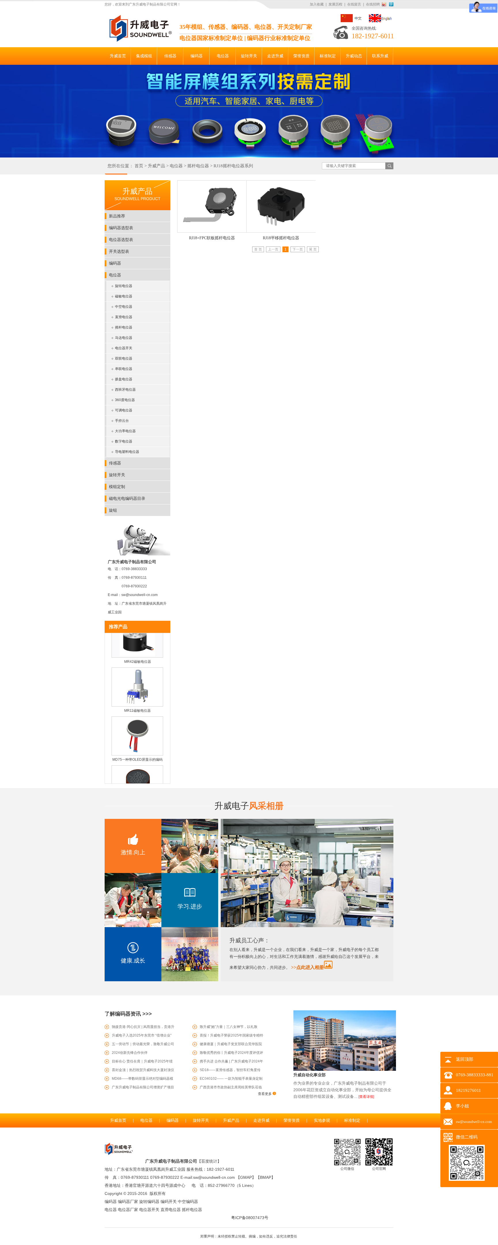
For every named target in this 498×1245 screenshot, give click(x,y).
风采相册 (249, 806)
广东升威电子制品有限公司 (171, 1161)
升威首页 (118, 1120)
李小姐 (462, 1106)
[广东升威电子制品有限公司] (139, 41)
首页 (139, 166)
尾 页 (313, 249)
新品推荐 (117, 216)
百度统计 (209, 1161)
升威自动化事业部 (309, 1075)
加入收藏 (317, 4)
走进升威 (261, 1120)
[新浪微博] (385, 4)
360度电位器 (125, 400)
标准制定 (352, 1120)
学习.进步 (190, 906)
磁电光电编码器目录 (127, 498)
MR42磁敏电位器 (137, 653)
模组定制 (117, 486)
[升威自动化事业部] (344, 1070)
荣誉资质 (292, 1120)
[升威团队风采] (307, 926)
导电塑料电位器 (127, 452)
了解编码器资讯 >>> (128, 1014)
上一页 (273, 249)
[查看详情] (366, 1097)
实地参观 (322, 1120)
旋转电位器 (123, 286)
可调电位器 (123, 410)
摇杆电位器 (198, 166)
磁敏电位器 (123, 296)
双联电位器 (123, 358)
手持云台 (122, 421)
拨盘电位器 (123, 379)
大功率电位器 (125, 431)
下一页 (298, 249)
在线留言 (354, 4)
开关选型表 (119, 251)
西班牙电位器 (125, 390)
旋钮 (113, 510)
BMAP (265, 1177)
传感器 (115, 463)
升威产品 (156, 166)
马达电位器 (123, 338)
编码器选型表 (121, 227)
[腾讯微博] (391, 4)
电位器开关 (123, 348)
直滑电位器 (123, 317)
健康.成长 (133, 960)
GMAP (246, 1177)
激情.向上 (133, 852)
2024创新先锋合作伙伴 (130, 1053)
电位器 (176, 166)
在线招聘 (373, 4)
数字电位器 (123, 441)
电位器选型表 (121, 239)
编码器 (115, 263)
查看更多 (265, 1094)
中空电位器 (123, 307)
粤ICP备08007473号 (249, 1217)
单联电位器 (123, 369)
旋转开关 (117, 474)
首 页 (258, 249)
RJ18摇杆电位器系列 (233, 166)
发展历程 (335, 4)
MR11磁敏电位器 (137, 702)
